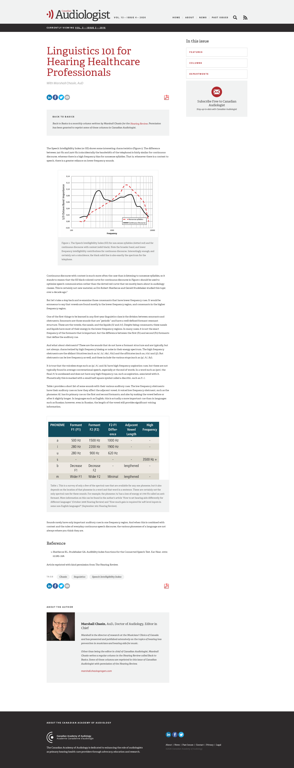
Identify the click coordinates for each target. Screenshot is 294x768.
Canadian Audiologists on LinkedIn (168, 734)
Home (176, 17)
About (189, 17)
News (203, 17)
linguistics (79, 576)
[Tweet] (61, 99)
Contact (200, 744)
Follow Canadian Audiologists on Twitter (181, 734)
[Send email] (67, 99)
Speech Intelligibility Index (106, 576)
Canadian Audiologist (78, 15)
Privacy (210, 744)
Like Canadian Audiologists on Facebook (175, 734)
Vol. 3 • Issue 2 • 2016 (90, 27)
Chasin (63, 576)
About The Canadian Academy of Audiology (79, 722)
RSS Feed (245, 18)
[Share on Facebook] (55, 99)
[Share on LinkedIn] (49, 99)
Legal (218, 744)
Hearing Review (139, 123)
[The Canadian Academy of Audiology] (70, 737)
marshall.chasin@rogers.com (96, 671)
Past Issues (220, 17)
